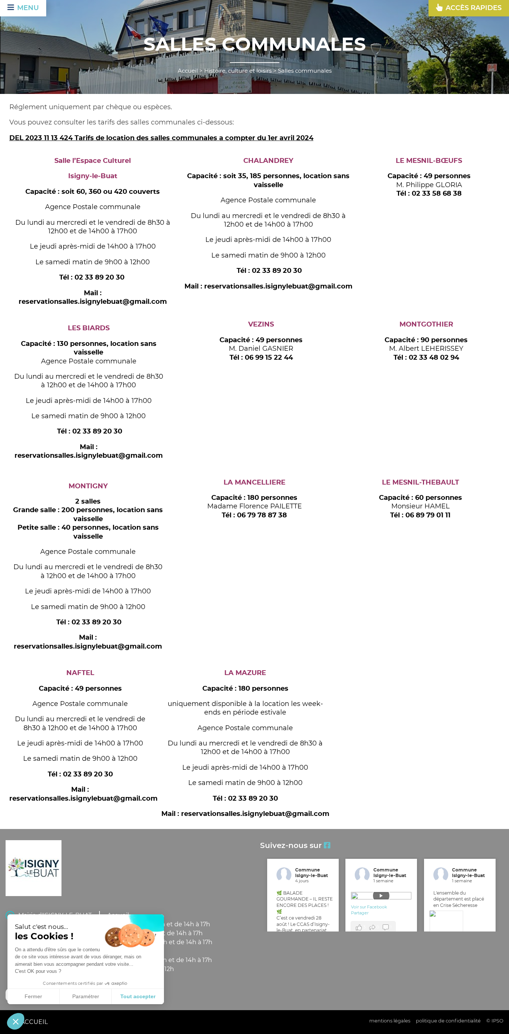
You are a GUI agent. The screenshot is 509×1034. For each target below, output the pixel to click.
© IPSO (494, 1021)
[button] (16, 1021)
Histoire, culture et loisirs (238, 71)
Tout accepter (137, 996)
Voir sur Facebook (369, 907)
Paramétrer (85, 996)
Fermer (33, 996)
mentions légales (389, 1021)
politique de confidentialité (448, 1021)
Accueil (188, 71)
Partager (360, 913)
